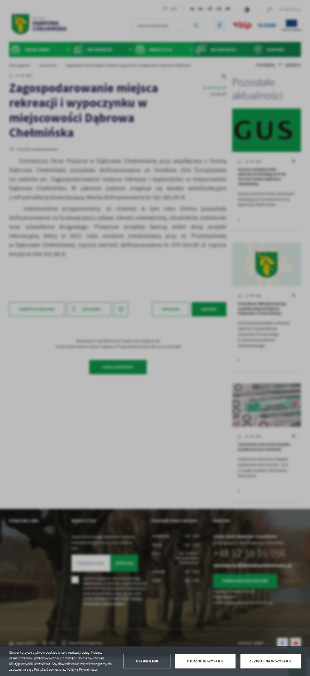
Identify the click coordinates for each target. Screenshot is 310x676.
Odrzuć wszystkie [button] (205, 661)
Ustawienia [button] (147, 661)
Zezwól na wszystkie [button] (270, 661)
